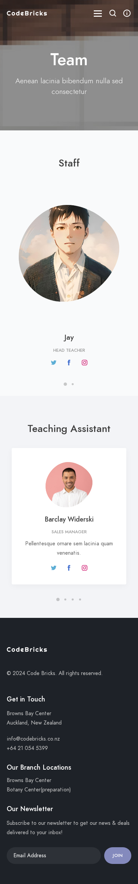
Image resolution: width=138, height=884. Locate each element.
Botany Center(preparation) (39, 789)
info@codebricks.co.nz (33, 739)
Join (118, 856)
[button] (113, 14)
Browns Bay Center (29, 780)
